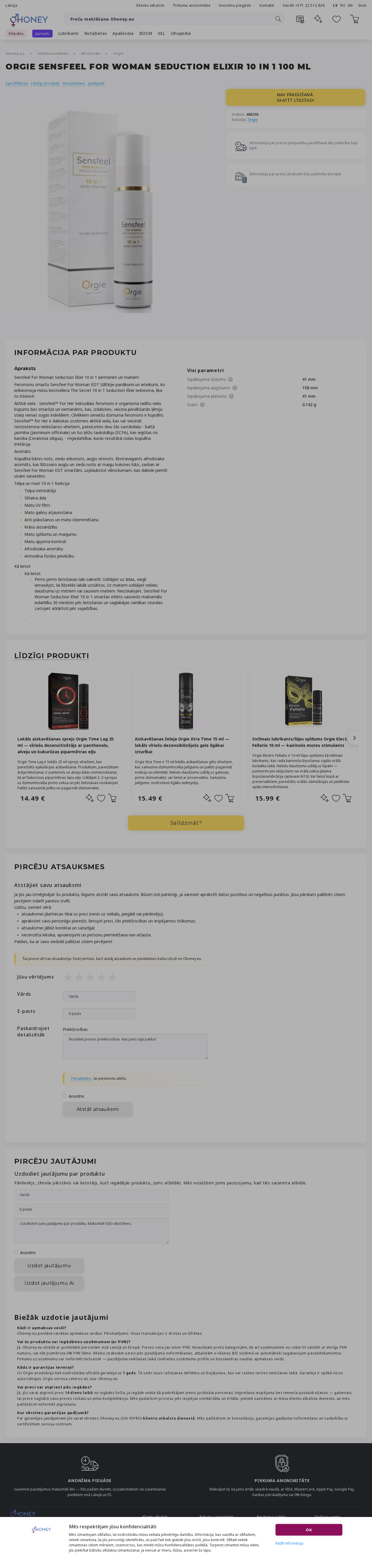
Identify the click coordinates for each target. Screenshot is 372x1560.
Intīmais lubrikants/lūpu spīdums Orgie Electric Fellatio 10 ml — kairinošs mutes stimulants (302, 742)
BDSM (145, 33)
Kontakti (267, 5)
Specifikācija (17, 83)
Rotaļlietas (95, 33)
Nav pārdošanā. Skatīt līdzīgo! (295, 97)
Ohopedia (181, 33)
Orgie (118, 53)
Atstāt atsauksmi (98, 1109)
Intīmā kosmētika (53, 53)
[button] (354, 737)
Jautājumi (96, 83)
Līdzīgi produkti (45, 83)
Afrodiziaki (91, 53)
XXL (161, 33)
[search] (278, 19)
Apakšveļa (122, 33)
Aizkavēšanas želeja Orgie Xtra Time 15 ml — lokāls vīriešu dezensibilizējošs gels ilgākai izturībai (182, 745)
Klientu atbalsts (150, 5)
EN (350, 5)
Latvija (11, 5)
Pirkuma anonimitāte (191, 5)
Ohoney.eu (16, 53)
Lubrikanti (68, 33)
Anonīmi (76, 1096)
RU (342, 5)
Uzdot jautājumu (49, 1265)
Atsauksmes (74, 83)
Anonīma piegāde (235, 5)
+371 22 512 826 (310, 5)
